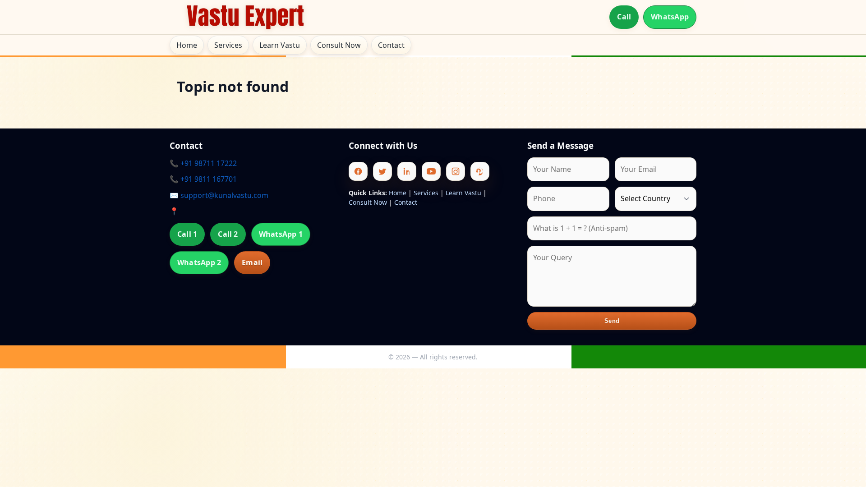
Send (611, 320)
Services (228, 45)
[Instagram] (455, 171)
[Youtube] (431, 171)
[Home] (245, 17)
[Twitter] (382, 171)
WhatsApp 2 (199, 262)
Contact (391, 45)
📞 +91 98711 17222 (203, 163)
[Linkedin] (406, 171)
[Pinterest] (479, 171)
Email (252, 262)
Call (624, 17)
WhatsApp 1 (281, 234)
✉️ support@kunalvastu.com (219, 195)
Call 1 (187, 234)
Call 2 (228, 234)
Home (186, 45)
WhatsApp (670, 17)
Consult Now (339, 45)
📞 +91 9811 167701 (203, 179)
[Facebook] (358, 171)
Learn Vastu (279, 45)
